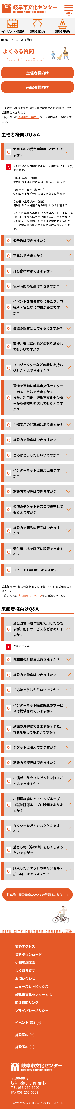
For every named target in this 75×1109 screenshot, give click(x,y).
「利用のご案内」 (28, 117)
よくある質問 (25, 970)
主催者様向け (37, 73)
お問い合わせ (25, 978)
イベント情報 (12, 31)
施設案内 (37, 31)
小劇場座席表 (25, 962)
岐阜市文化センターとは (33, 994)
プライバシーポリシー (32, 1010)
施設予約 (62, 31)
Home (5, 39)
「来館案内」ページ (30, 596)
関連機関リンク (27, 1002)
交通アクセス (25, 946)
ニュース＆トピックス (31, 986)
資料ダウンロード (28, 954)
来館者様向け (37, 87)
